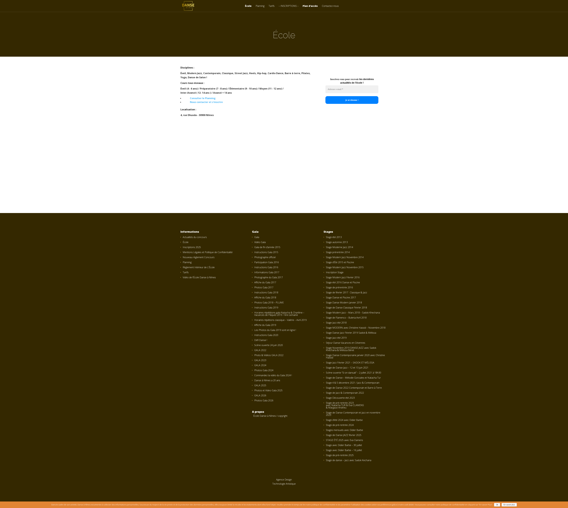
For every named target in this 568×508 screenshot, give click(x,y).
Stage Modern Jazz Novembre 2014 (345, 257)
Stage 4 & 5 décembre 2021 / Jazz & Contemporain (352, 382)
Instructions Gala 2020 (266, 335)
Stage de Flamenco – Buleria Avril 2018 (346, 317)
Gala (256, 237)
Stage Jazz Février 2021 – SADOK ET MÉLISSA (350, 362)
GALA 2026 (260, 395)
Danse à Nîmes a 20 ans (267, 380)
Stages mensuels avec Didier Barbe (344, 430)
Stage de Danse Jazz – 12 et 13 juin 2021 (347, 367)
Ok (497, 505)
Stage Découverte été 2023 (340, 397)
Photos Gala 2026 (263, 400)
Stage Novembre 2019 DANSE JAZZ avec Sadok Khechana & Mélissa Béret (351, 349)
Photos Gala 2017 (263, 287)
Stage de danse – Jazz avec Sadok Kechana (348, 460)
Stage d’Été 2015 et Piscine (340, 262)
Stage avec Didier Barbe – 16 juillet (344, 450)
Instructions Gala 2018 (266, 292)
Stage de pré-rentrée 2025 (340, 455)
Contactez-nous (330, 6)
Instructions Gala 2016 (266, 267)
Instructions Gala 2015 (266, 252)
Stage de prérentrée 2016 (339, 287)
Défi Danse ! (260, 340)
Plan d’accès (310, 6)
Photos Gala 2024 (263, 370)
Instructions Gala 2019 (266, 307)
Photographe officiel (265, 257)
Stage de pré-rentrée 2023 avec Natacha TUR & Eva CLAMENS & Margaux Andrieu (345, 405)
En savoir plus (509, 505)
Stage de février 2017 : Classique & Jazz (346, 292)
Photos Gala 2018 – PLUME (269, 302)
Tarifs (272, 6)
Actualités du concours (195, 237)
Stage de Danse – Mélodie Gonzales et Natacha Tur (353, 377)
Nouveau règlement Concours (198, 257)
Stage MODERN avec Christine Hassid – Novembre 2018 (355, 327)
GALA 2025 (260, 385)
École (248, 6)
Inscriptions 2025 (192, 247)
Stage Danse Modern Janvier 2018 (344, 302)
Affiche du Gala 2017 (265, 282)
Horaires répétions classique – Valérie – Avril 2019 (280, 320)
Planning (260, 6)
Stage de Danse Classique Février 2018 (346, 307)
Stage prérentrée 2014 (338, 252)
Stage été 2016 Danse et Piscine (343, 282)
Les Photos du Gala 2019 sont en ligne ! (275, 330)
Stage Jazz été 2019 (336, 337)
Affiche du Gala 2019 (265, 325)
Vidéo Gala (260, 242)
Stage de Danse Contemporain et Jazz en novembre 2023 (353, 414)
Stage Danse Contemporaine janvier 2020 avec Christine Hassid (355, 356)
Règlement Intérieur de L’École (199, 267)
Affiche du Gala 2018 (265, 297)
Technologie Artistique (284, 483)
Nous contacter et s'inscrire (206, 102)
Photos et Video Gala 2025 (268, 390)
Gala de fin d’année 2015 (267, 247)
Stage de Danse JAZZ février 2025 (343, 435)
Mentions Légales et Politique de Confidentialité (208, 252)
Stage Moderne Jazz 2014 (339, 247)
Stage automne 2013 (337, 242)
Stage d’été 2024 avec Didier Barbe (344, 420)
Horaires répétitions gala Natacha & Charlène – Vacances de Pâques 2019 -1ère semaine (279, 314)
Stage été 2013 (334, 237)
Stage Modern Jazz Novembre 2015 (345, 267)
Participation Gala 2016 (266, 262)
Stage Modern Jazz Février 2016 (343, 277)
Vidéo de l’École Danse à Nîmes (199, 277)
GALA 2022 (260, 350)
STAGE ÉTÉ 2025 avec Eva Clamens (344, 440)
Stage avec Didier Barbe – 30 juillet (344, 445)
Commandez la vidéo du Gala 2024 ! (273, 375)
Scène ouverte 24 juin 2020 (268, 345)
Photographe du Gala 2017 (268, 277)
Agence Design (284, 479)
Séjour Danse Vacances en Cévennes (345, 342)
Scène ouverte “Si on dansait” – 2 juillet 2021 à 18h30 (353, 372)
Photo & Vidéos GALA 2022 (268, 355)
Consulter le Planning (203, 98)
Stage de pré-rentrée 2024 (340, 425)
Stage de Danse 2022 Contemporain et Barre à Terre (354, 387)
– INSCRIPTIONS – (288, 6)
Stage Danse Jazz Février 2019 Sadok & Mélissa (351, 332)
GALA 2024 (260, 365)
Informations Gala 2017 (266, 272)
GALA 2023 (260, 360)
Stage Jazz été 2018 (336, 322)
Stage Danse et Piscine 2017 (341, 297)
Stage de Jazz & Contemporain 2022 (345, 392)
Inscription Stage (334, 272)
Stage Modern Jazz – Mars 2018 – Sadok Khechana (353, 312)
